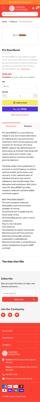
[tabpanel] (20, 191)
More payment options (20, 115)
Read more (25, 69)
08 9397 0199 (11, 374)
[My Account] (33, 8)
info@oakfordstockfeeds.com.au (19, 379)
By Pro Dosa (6, 53)
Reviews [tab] (28, 126)
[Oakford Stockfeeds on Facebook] (3, 315)
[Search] (4, 14)
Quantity (5, 92)
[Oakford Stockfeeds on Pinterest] (17, 315)
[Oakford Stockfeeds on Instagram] (10, 315)
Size (3, 82)
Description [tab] (11, 126)
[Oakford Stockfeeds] (18, 8)
